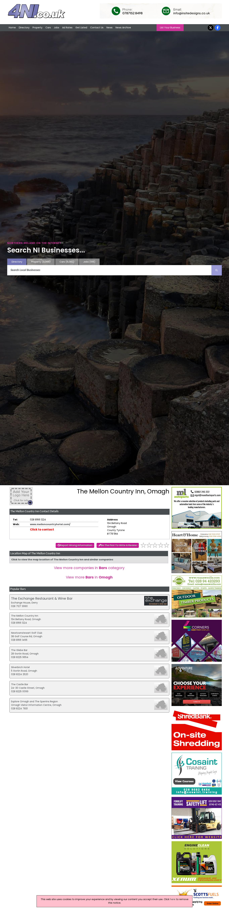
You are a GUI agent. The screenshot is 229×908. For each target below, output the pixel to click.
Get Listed (81, 27)
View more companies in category (89, 567)
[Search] (216, 270)
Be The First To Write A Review (119, 545)
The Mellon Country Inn (24, 615)
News (109, 27)
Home (12, 27)
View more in (89, 577)
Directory (24, 27)
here (172, 899)
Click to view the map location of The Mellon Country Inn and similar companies (62, 559)
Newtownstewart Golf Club (26, 633)
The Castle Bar (19, 684)
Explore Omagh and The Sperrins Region (34, 701)
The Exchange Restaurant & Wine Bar (42, 598)
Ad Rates (67, 27)
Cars (48, 27)
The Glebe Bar (19, 650)
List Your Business (170, 27)
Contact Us (96, 27)
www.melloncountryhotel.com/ (50, 524)
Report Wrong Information (76, 545)
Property (37, 27)
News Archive (123, 27)
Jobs (56, 27)
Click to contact (42, 529)
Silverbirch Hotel (20, 667)
